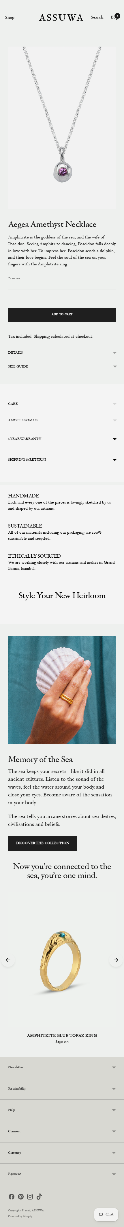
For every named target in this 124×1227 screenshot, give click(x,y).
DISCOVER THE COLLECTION (42, 843)
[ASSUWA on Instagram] (30, 1197)
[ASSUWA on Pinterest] (20, 1197)
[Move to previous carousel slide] (8, 620)
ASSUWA (38, 1210)
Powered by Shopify (20, 1216)
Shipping (42, 337)
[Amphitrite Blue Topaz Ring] (62, 960)
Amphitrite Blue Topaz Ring (62, 1036)
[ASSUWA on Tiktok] (39, 1197)
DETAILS (15, 352)
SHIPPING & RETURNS (27, 460)
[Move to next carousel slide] (116, 620)
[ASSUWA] (61, 17)
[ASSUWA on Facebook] (11, 1197)
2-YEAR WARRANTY (24, 439)
